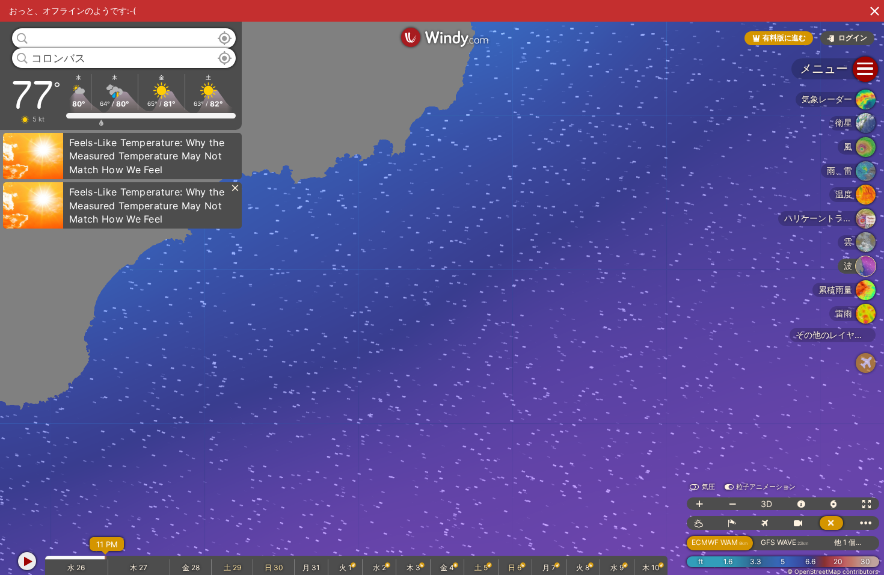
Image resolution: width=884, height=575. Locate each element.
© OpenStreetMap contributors (832, 571)
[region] (442, 287)
